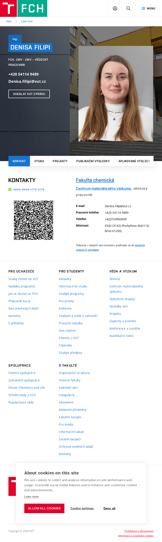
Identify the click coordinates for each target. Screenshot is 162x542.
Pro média (66, 424)
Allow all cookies (44, 508)
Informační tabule (71, 432)
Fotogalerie (67, 395)
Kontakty (14, 316)
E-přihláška (16, 323)
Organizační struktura (74, 373)
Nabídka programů (21, 286)
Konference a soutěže (124, 328)
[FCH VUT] (23, 8)
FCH (8, 21)
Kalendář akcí (68, 388)
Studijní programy (71, 294)
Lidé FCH (27, 21)
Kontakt (19, 161)
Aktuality (65, 279)
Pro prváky (66, 301)
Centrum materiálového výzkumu (103, 188)
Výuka (39, 161)
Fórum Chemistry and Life (26, 388)
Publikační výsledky (93, 161)
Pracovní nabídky (70, 323)
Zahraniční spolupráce (24, 380)
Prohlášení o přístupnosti (139, 531)
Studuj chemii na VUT (23, 279)
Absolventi (66, 402)
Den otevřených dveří (23, 308)
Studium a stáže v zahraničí (78, 316)
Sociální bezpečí (70, 439)
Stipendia (65, 345)
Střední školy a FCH (22, 395)
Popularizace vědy (21, 402)
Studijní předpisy (70, 353)
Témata (114, 279)
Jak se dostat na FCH (23, 294)
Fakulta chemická (95, 180)
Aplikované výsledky (135, 161)
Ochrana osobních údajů (76, 447)
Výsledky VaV (118, 306)
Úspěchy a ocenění (122, 321)
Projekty (60, 161)
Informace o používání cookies (136, 535)
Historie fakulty (69, 380)
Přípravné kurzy (19, 301)
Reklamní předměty (72, 410)
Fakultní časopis (70, 417)
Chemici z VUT (69, 338)
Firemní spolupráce (21, 373)
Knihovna (65, 308)
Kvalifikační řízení (121, 336)
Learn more (31, 496)
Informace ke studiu (73, 286)
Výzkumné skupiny (122, 299)
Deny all (110, 508)
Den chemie (67, 330)
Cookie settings (82, 508)
